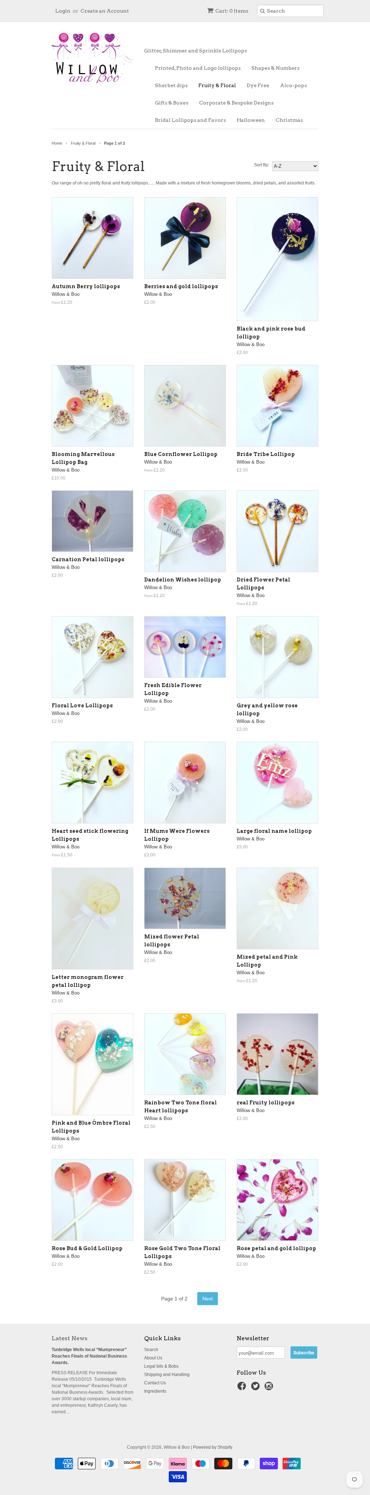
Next (207, 1299)
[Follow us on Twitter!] (256, 1388)
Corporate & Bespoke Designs (236, 103)
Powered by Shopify (212, 1447)
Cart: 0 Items (231, 11)
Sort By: (261, 164)
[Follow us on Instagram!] (269, 1388)
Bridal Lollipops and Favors (190, 120)
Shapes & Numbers (275, 68)
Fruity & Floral (217, 85)
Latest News (69, 1338)
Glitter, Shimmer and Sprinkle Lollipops (195, 51)
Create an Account (105, 11)
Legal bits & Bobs (161, 1366)
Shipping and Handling (167, 1374)
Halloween (251, 120)
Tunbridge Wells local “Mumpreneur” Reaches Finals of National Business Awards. (89, 1356)
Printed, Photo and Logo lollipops (198, 68)
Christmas (289, 120)
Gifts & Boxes (171, 103)
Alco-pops (293, 85)
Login (62, 11)
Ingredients (155, 1391)
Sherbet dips (171, 85)
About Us (153, 1357)
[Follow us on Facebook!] (242, 1388)
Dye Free (258, 85)
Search (151, 1349)
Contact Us (155, 1382)
